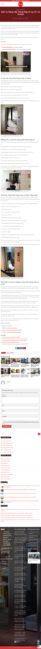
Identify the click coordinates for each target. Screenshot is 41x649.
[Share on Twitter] (21, 348)
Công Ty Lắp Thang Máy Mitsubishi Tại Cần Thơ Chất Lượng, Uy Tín (15, 338)
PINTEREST (4, 568)
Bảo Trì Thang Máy (5, 476)
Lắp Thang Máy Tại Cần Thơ (7, 452)
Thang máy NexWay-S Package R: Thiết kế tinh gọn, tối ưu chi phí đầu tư (20, 493)
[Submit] (39, 434)
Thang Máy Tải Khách (5, 467)
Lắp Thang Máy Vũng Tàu (6, 445)
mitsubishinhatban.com (11, 328)
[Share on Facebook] (18, 348)
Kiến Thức (22, 9)
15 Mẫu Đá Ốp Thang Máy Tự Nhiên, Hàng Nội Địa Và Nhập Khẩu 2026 (15, 344)
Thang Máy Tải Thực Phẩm (7, 474)
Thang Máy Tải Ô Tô (5, 472)
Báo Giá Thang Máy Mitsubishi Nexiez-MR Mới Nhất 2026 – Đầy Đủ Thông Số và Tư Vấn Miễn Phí (21, 501)
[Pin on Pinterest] (23, 348)
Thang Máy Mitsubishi (5, 459)
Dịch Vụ (18, 9)
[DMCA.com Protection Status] (17, 641)
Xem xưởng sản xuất (33, 545)
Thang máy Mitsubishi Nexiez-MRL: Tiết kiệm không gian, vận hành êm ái (20, 497)
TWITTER (4, 566)
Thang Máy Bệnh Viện (5, 470)
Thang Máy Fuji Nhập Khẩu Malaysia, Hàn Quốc (11, 337)
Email (3, 410)
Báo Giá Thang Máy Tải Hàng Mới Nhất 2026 (10, 342)
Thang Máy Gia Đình (5, 461)
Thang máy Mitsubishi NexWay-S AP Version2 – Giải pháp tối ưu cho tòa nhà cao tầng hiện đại (22, 486)
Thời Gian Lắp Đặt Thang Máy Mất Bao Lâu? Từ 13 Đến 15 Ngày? (14, 340)
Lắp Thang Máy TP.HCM (6, 441)
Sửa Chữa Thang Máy (5, 478)
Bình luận (4, 396)
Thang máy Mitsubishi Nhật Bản (14, 330)
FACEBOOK (4, 561)
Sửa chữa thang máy (7, 47)
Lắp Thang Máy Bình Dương (7, 443)
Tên (3, 405)
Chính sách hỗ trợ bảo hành (34, 539)
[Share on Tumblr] (25, 348)
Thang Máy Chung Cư (5, 465)
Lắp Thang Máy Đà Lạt (6, 449)
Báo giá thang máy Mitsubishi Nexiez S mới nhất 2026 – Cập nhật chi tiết (20, 489)
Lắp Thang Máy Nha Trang (7, 447)
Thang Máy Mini (4, 463)
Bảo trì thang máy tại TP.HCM (9, 49)
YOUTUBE (4, 563)
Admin (27, 18)
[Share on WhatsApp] (16, 348)
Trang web (4, 416)
